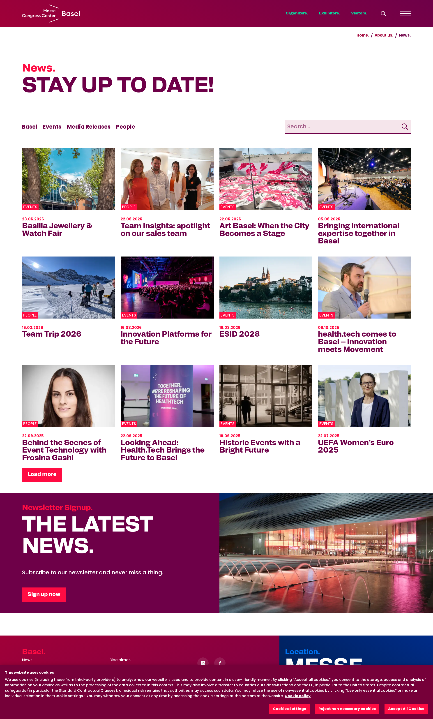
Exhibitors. (329, 13)
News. (27, 660)
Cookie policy (298, 695)
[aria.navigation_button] (405, 13)
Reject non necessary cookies (347, 709)
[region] (216, 692)
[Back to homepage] (51, 14)
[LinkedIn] (203, 663)
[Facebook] (220, 663)
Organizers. (297, 13)
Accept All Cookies (406, 709)
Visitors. (359, 13)
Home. (363, 35)
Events (52, 126)
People (125, 126)
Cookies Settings (289, 709)
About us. (384, 35)
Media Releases (89, 126)
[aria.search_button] (383, 13)
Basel (29, 126)
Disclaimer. (120, 660)
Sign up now (44, 594)
